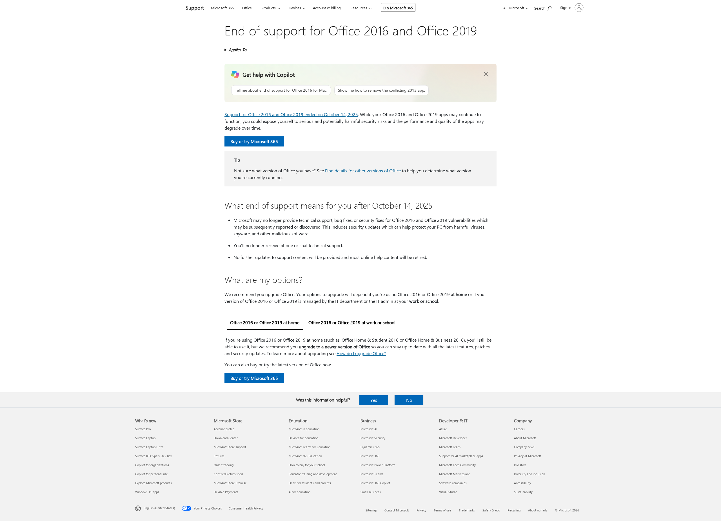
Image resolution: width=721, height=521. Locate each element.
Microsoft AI (368, 429)
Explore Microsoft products (153, 483)
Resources (358, 7)
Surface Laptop (145, 438)
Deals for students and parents (310, 483)
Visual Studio (448, 492)
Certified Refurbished (228, 474)
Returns (219, 456)
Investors (520, 465)
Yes (373, 400)
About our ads (537, 510)
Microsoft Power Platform (377, 465)
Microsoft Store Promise (230, 483)
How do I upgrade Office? (361, 353)
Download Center (226, 438)
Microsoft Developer (453, 438)
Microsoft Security (372, 438)
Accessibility (522, 483)
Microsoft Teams (371, 474)
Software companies (453, 483)
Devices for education (303, 438)
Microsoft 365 (222, 7)
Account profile (224, 429)
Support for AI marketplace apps (461, 456)
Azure (443, 429)
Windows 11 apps (147, 492)
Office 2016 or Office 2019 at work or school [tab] (351, 322)
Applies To (237, 49)
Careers (519, 429)
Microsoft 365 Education (305, 456)
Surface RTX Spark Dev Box (153, 456)
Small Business (370, 492)
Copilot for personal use (151, 474)
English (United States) (159, 508)
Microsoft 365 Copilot (375, 483)
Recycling (514, 510)
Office (247, 7)
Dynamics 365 (370, 447)
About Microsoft (525, 438)
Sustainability (523, 492)
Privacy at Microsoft (527, 456)
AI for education (299, 492)
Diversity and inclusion (529, 474)
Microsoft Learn (449, 447)
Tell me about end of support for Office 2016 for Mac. (281, 90)
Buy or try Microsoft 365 (254, 141)
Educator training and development (313, 474)
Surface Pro (143, 429)
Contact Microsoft (396, 510)
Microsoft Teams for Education (309, 447)
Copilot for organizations (152, 465)
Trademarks (467, 510)
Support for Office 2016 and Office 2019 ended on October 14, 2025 (291, 114)
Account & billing (327, 7)
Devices (295, 7)
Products (268, 7)
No (409, 400)
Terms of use (442, 510)
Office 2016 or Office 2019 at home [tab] (264, 322)
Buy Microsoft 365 (398, 7)
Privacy (421, 510)
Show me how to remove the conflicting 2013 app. (381, 90)
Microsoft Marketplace (454, 474)
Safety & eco (491, 510)
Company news (524, 447)
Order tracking (223, 465)
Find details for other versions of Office (363, 170)
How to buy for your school (307, 465)
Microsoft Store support (230, 447)
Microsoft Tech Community (457, 465)
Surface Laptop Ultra (149, 447)
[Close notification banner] (486, 74)
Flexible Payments (226, 492)
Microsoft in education (304, 429)
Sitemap (371, 510)
